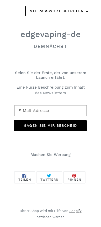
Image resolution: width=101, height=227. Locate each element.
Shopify (75, 211)
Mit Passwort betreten (59, 11)
